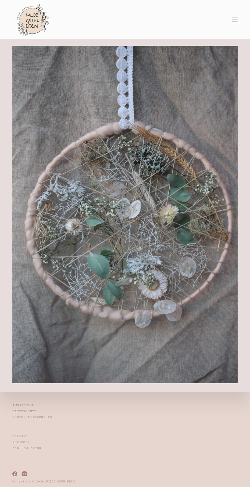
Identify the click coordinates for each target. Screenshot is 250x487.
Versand (20, 436)
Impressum (22, 405)
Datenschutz (24, 411)
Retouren (21, 442)
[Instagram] (24, 473)
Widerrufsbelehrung (32, 417)
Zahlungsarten (26, 448)
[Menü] (235, 20)
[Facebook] (14, 473)
